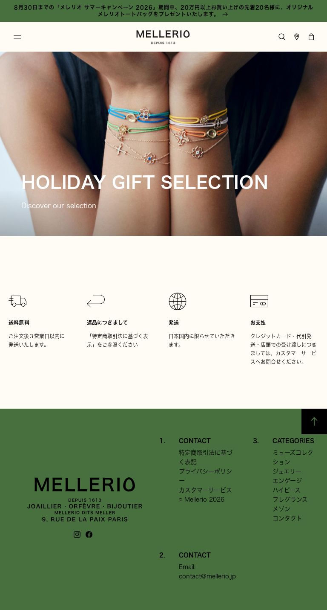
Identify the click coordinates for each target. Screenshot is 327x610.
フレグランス (290, 500)
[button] (17, 37)
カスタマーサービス (205, 490)
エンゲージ (287, 481)
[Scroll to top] (314, 421)
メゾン (281, 509)
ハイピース (286, 490)
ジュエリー (286, 471)
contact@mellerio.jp (207, 576)
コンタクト (287, 518)
